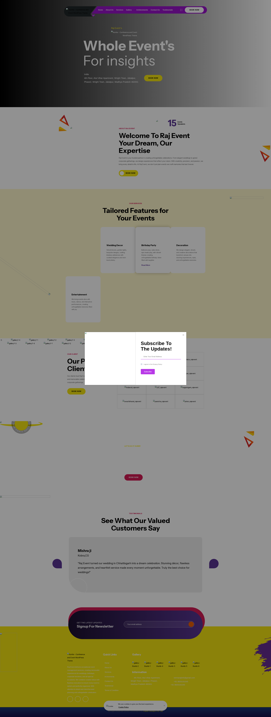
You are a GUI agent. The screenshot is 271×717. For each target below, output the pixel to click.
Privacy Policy (157, 364)
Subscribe (148, 372)
